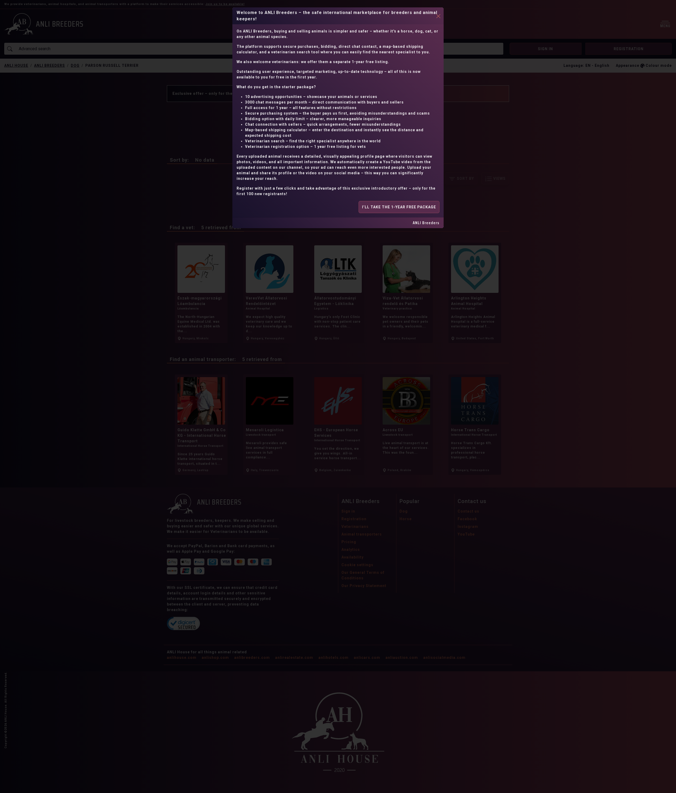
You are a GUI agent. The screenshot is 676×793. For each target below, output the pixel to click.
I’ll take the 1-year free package (399, 207)
